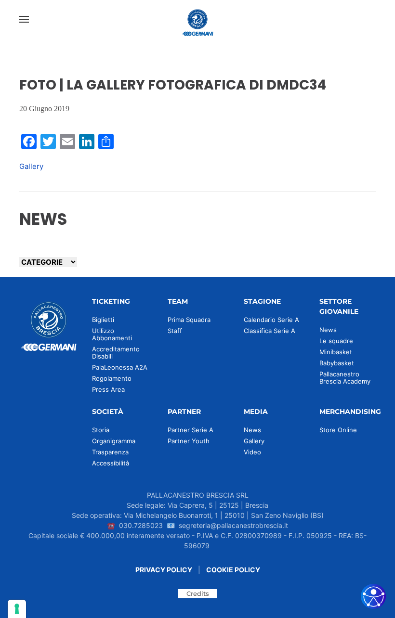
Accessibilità (110, 463)
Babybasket (336, 363)
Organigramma (113, 441)
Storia (100, 430)
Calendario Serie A (271, 319)
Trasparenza (110, 452)
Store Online (338, 430)
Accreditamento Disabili (116, 352)
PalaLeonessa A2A (119, 367)
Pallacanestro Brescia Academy (344, 377)
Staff (175, 331)
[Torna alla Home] (197, 19)
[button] (24, 19)
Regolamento (112, 378)
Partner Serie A (190, 430)
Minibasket (335, 352)
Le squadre (336, 341)
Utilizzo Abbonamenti (112, 334)
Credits (197, 593)
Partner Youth (189, 441)
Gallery (31, 166)
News (328, 330)
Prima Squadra (189, 319)
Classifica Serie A (269, 331)
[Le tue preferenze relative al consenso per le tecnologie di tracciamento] (17, 609)
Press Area (108, 389)
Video (252, 452)
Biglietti (103, 319)
